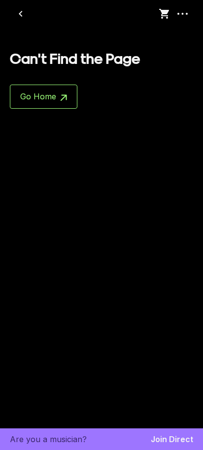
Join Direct (172, 439)
